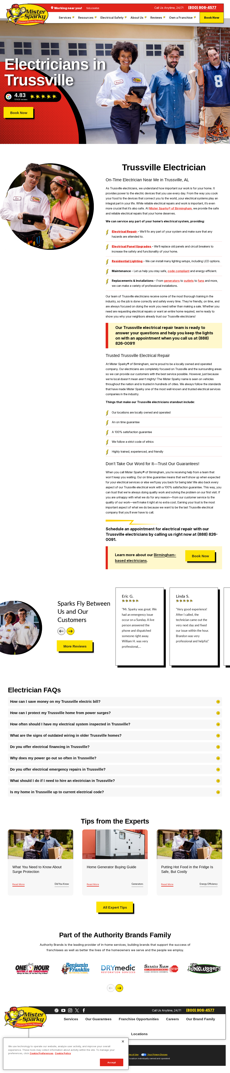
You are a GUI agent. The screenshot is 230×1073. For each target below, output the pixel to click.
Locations (139, 1034)
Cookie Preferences (41, 1053)
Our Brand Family (200, 1019)
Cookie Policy (63, 1053)
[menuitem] (67, 18)
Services (71, 1019)
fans (201, 280)
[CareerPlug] (56, 1010)
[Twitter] (77, 1010)
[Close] (123, 1041)
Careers (172, 1019)
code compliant (178, 271)
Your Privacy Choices (157, 1054)
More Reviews (75, 646)
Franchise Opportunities (139, 1019)
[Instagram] (70, 1010)
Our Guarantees (98, 1019)
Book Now (211, 17)
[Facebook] (84, 1010)
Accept (111, 1062)
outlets (189, 280)
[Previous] (61, 631)
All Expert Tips (115, 907)
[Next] (70, 631)
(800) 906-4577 (202, 8)
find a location (92, 8)
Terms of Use (132, 1054)
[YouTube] (63, 1010)
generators (172, 280)
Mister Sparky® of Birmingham (170, 208)
